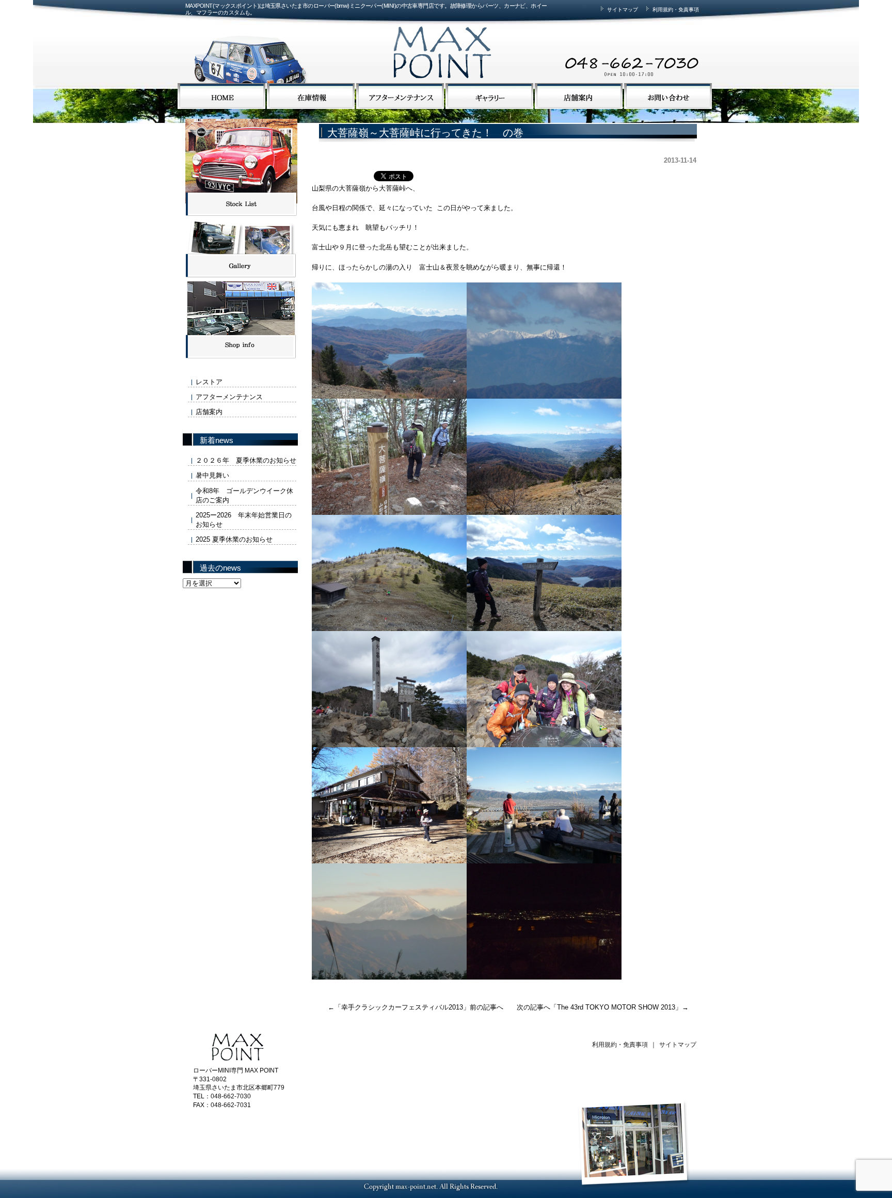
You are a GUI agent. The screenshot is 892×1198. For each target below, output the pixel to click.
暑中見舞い (212, 475)
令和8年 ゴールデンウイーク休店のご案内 (244, 495)
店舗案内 (209, 412)
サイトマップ (622, 9)
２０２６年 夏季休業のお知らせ (246, 460)
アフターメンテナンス (229, 397)
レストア (209, 382)
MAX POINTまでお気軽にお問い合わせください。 (572, 43)
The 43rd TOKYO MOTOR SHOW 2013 (616, 1007)
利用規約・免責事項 (675, 9)
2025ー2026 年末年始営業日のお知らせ (244, 519)
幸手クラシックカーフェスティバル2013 (402, 1007)
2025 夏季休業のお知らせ (234, 539)
